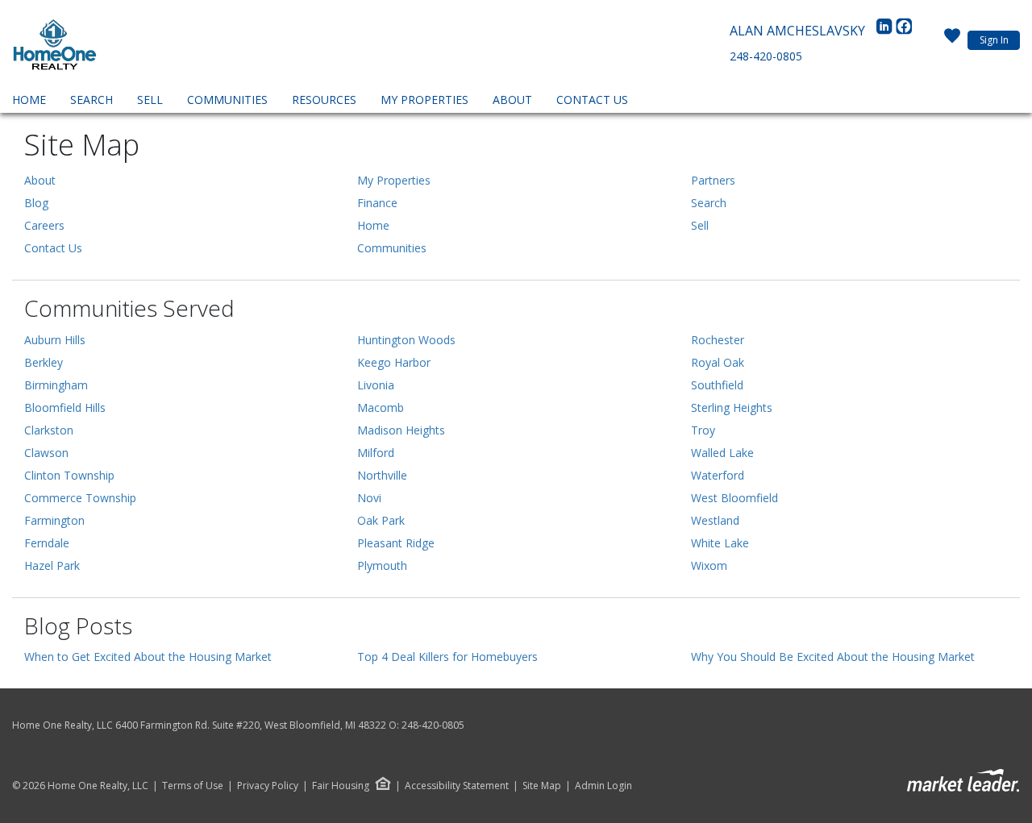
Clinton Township (69, 475)
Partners (713, 180)
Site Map (541, 785)
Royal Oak (717, 362)
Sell (150, 99)
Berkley (43, 362)
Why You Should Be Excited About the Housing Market (833, 656)
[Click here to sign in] (952, 40)
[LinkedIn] (886, 30)
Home (29, 99)
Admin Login (603, 785)
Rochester (717, 339)
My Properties (424, 99)
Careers (44, 225)
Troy (703, 430)
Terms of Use (192, 785)
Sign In (994, 40)
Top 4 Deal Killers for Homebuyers (447, 656)
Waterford (717, 475)
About (512, 99)
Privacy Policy (267, 785)
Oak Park (381, 520)
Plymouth (382, 565)
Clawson (46, 452)
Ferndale (46, 543)
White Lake (720, 543)
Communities (227, 99)
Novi (369, 497)
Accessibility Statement (457, 785)
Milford (375, 452)
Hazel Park (52, 565)
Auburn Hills (54, 339)
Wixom (709, 565)
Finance (377, 202)
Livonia (375, 385)
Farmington (54, 520)
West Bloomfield (734, 497)
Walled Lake (722, 452)
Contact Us (592, 99)
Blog (36, 202)
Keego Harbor (394, 362)
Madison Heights (401, 430)
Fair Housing (340, 785)
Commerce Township (80, 497)
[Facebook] (904, 30)
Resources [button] (324, 99)
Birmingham (56, 385)
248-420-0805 (766, 56)
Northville (382, 475)
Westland (715, 520)
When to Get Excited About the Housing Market (148, 656)
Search (91, 99)
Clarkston (48, 430)
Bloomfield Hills (65, 407)
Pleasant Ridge (396, 543)
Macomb (380, 407)
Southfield (717, 385)
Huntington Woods (406, 339)
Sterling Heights (731, 407)
